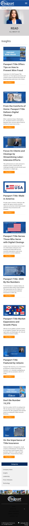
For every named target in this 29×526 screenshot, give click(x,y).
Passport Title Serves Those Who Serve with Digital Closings (14, 239)
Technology (6, 483)
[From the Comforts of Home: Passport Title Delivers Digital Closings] (14, 97)
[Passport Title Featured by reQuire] (14, 351)
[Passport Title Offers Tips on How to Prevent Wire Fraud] (14, 54)
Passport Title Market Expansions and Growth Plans (14, 321)
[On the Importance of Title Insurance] (14, 431)
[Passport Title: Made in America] (14, 187)
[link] (13, 506)
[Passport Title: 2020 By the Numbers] (14, 270)
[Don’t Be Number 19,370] (14, 391)
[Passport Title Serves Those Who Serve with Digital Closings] (14, 227)
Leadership (6, 476)
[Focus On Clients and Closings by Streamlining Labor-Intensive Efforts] (14, 142)
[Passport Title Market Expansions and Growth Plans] (14, 310)
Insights (5, 473)
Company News (7, 469)
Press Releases (7, 480)
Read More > (9, 82)
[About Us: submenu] (24, 509)
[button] (26, 3)
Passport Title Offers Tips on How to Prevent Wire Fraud (14, 67)
